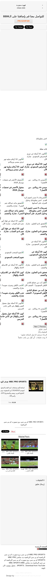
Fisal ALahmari (35, 576)
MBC (23, 563)
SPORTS (20, 566)
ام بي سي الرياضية (13, 560)
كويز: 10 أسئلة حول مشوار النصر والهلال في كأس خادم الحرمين (12, 316)
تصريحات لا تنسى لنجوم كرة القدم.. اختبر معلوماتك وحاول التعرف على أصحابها (35, 211)
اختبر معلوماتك (41, 139)
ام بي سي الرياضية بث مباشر (28, 557)
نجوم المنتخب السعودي (14, 257)
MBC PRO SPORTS (36, 422)
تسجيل (39, 335)
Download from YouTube (35, 566)
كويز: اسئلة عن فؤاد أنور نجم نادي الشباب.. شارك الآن (12, 231)
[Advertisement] (23, 46)
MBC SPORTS (14, 563)
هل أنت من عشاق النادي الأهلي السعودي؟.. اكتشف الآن (36, 293)
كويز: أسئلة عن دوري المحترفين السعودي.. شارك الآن (35, 167)
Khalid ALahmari (21, 576)
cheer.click (21, 8)
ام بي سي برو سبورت (20, 422)
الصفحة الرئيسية (41, 547)
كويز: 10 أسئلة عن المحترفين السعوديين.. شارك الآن (38, 254)
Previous (43, 327)
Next (36, 327)
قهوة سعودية (21, 5)
